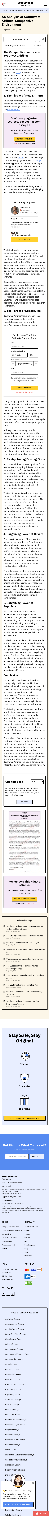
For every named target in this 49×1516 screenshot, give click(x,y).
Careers (27, 1234)
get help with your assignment (18, 1504)
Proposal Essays (12, 1429)
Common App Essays (14, 1349)
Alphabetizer (6, 1234)
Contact (27, 1230)
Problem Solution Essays (15, 1419)
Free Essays (16, 30)
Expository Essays (12, 1394)
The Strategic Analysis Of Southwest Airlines (24, 936)
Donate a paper (30, 1245)
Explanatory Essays (13, 1510)
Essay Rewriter (7, 1241)
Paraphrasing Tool (8, 1245)
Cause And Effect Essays (15, 1334)
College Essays (11, 1344)
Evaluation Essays (12, 1379)
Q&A (26, 1252)
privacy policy (31, 378)
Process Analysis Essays (15, 1424)
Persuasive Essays (13, 1414)
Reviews (27, 1238)
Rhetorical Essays (12, 1445)
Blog (26, 1249)
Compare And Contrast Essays (17, 1354)
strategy (37, 160)
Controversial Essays (14, 1359)
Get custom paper (24, 139)
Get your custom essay (24, 899)
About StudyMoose (31, 1227)
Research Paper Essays (15, 1440)
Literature (28, 1256)
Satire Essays (10, 1450)
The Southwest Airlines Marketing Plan (22, 985)
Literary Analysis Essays (15, 1470)
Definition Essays (12, 1369)
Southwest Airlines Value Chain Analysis (22, 942)
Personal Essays (12, 1409)
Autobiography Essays (14, 1329)
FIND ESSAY (37, 1157)
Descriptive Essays (13, 1374)
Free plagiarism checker (10, 1227)
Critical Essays (11, 1364)
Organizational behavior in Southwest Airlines (25, 959)
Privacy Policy (6, 1273)
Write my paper (24, 388)
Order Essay (6, 1249)
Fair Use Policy (7, 1276)
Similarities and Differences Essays (19, 1455)
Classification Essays (13, 1339)
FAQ (25, 1241)
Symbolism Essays (13, 1465)
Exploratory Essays (13, 1389)
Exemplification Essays (14, 1384)
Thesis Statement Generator (12, 1230)
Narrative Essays (12, 1404)
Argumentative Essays (14, 1324)
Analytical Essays (12, 1319)
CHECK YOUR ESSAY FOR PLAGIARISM (24, 1118)
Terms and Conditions (9, 1269)
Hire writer (24, 239)
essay (18, 72)
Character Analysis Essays (16, 1460)
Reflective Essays (12, 1435)
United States (13, 109)
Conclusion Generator (9, 1238)
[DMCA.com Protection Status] (28, 1283)
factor (21, 157)
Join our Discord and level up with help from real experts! (23, 10)
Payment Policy (7, 1280)
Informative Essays (13, 1399)
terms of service (21, 378)
